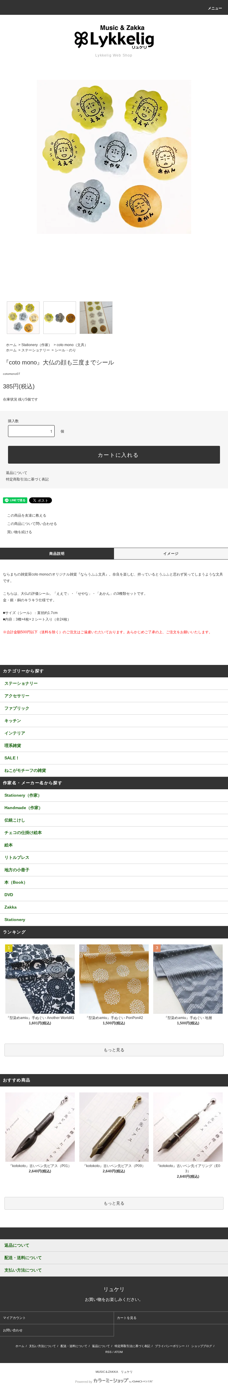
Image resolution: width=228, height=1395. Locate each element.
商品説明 (57, 554)
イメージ (171, 554)
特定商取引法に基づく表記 (27, 479)
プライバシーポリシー (170, 1346)
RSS (108, 1352)
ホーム (11, 345)
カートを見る (127, 1318)
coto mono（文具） (72, 345)
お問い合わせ (13, 1330)
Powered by (83, 1381)
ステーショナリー (35, 350)
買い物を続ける (19, 532)
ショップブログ (201, 1346)
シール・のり (65, 350)
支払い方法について (42, 1346)
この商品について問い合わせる (32, 524)
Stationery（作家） (36, 345)
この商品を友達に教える (26, 515)
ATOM (118, 1352)
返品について (16, 473)
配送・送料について (74, 1346)
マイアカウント (14, 1318)
